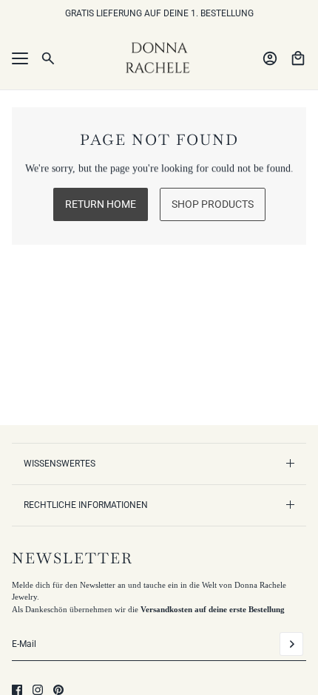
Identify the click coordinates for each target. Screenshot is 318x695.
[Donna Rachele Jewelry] (159, 58)
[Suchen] (48, 58)
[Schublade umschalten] (20, 58)
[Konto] (270, 58)
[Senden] (291, 644)
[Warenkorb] (298, 58)
